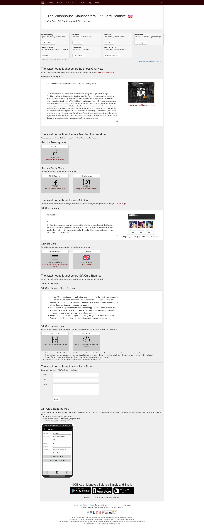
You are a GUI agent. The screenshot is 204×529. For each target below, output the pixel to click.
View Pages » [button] (141, 43)
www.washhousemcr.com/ (55, 159)
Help (80, 505)
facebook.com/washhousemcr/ (55, 189)
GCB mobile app (120, 203)
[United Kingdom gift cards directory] (130, 15)
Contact (96, 3)
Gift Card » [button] (46, 55)
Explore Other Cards (86, 264)
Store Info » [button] (109, 43)
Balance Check (71, 3)
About (76, 505)
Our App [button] (82, 3)
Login (161, 3)
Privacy (85, 505)
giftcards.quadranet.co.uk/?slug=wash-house (55, 265)
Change (127, 505)
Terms (92, 505)
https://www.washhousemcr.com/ (104, 72)
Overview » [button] (77, 43)
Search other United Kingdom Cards (150, 61)
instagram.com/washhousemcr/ (86, 189)
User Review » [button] (79, 55)
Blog (89, 3)
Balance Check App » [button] (112, 55)
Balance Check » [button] (48, 43)
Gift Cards (59, 3)
